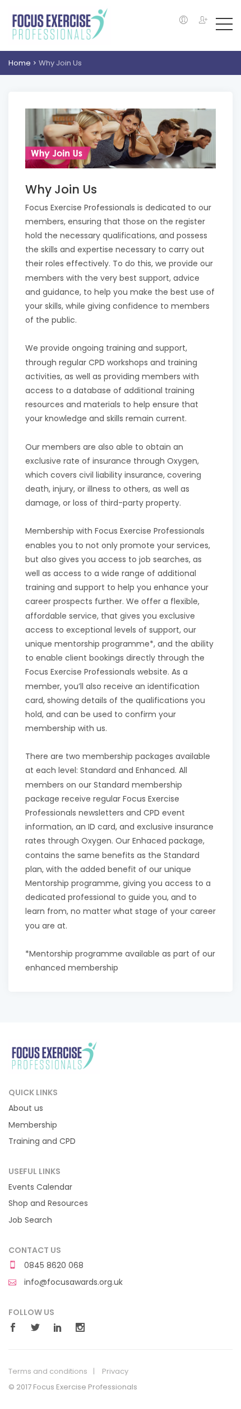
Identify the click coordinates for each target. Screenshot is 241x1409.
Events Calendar (40, 1187)
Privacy (115, 1371)
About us (25, 1108)
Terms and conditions (47, 1371)
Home (19, 63)
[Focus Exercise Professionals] (59, 24)
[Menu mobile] (224, 26)
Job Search (30, 1220)
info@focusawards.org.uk (72, 1282)
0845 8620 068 (53, 1265)
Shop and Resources (48, 1203)
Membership (32, 1125)
